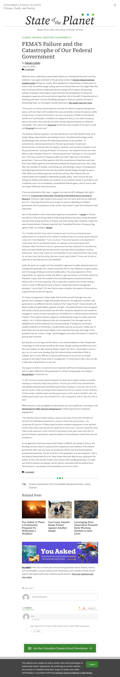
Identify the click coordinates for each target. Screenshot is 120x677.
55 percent (30, 128)
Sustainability (63, 37)
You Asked (26, 567)
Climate (26, 37)
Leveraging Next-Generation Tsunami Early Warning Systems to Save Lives (86, 528)
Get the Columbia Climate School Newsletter (60, 648)
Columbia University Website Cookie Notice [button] (73, 672)
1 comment (29, 69)
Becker (49, 227)
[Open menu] (114, 5)
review (83, 214)
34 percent (52, 125)
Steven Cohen (32, 63)
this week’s (80, 102)
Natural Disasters (43, 37)
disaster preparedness (39, 484)
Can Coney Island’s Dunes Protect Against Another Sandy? (59, 526)
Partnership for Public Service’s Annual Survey (41, 408)
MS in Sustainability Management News (66, 484)
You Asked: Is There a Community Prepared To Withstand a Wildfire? (33, 528)
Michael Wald (27, 374)
